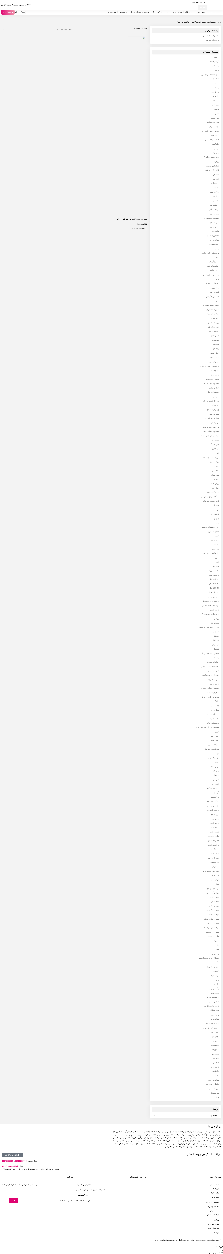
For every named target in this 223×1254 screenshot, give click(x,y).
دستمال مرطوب (212, 283)
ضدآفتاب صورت (212, 745)
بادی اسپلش (214, 318)
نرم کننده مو (214, 1089)
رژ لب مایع (215, 196)
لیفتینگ (216, 649)
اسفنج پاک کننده (213, 266)
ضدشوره (215, 875)
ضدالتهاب (215, 640)
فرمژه (216, 109)
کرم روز (216, 562)
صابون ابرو (215, 105)
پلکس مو (215, 819)
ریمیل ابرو (215, 92)
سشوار (216, 775)
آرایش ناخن (214, 205)
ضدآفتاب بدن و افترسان (209, 497)
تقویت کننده (214, 832)
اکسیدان (216, 971)
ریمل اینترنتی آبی (212, 714)
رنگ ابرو (216, 980)
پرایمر (216, 70)
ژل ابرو (216, 96)
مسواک (216, 344)
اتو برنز (216, 466)
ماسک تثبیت (214, 719)
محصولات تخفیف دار (211, 36)
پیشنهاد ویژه (7, 12)
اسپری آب (215, 540)
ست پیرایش (214, 288)
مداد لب (216, 201)
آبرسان (216, 793)
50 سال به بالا (213, 592)
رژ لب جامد (214, 192)
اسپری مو (215, 1032)
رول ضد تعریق (213, 323)
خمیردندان (215, 336)
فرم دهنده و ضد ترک (211, 501)
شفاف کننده (214, 623)
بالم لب (216, 188)
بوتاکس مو (215, 797)
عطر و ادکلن (214, 388)
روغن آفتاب (214, 484)
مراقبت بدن (214, 462)
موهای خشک (214, 906)
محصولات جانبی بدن (211, 431)
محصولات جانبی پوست (210, 688)
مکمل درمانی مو (212, 1084)
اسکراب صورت (213, 662)
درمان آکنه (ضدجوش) (210, 614)
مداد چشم (215, 118)
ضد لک (216, 636)
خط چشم (215, 79)
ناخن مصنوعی (213, 244)
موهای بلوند (214, 897)
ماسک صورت (213, 571)
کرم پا (216, 505)
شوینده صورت (213, 679)
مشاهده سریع (138, 214)
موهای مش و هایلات (211, 919)
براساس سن (214, 575)
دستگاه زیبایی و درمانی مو (209, 958)
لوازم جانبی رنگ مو (211, 1006)
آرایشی (216, 57)
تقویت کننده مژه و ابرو (210, 74)
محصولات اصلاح (213, 392)
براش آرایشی (214, 270)
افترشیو (216, 397)
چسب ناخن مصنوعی (211, 218)
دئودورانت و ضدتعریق (210, 305)
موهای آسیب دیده (212, 893)
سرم (217, 558)
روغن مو (215, 1036)
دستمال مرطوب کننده (210, 675)
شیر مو (216, 1058)
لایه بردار (215, 645)
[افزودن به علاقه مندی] (132, 214)
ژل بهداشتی (214, 370)
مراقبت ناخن (214, 240)
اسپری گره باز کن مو (211, 1028)
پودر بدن (216, 479)
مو (218, 753)
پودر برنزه (215, 153)
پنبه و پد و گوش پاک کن (210, 697)
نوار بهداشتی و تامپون (211, 457)
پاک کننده (215, 66)
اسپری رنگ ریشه (212, 967)
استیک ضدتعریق (213, 314)
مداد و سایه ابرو (213, 122)
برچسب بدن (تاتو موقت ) (209, 436)
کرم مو (216, 1062)
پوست (216, 523)
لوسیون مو (215, 1067)
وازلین (216, 518)
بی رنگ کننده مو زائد (211, 401)
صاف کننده (214, 854)
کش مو (216, 780)
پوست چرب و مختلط (211, 601)
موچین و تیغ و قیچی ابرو (209, 131)
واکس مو (215, 954)
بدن (217, 301)
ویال (217, 884)
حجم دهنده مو (213, 840)
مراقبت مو (215, 1019)
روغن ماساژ (214, 353)
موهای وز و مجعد (212, 932)
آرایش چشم (214, 61)
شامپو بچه (215, 1045)
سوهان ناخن (214, 222)
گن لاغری (215, 449)
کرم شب (215, 566)
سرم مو (216, 1041)
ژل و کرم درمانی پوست (210, 553)
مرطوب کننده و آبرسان (210, 653)
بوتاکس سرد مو (213, 801)
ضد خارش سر (213, 858)
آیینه (217, 257)
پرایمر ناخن (214, 214)
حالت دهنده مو (213, 836)
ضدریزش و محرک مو (210, 871)
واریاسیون (215, 1015)
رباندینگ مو (214, 849)
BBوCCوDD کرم (212, 140)
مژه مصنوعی (214, 127)
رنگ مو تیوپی (214, 989)
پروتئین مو (215, 814)
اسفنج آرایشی (213, 262)
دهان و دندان (214, 331)
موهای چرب (214, 901)
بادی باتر (216, 470)
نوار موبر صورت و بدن (210, 427)
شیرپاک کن (214, 684)
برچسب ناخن (214, 209)
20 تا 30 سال (214, 579)
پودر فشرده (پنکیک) (211, 157)
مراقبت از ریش (213, 1080)
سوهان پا (215, 440)
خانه (219, 22)
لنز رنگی (215, 114)
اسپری (216, 941)
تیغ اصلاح (215, 405)
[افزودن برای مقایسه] (144, 214)
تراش (217, 279)
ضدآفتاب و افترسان (211, 749)
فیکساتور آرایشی (212, 166)
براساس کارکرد (213, 788)
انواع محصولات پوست (210, 527)
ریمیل (217, 87)
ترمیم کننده (214, 610)
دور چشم (215, 549)
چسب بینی (215, 706)
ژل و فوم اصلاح (213, 410)
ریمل (217, 83)
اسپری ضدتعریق (212, 309)
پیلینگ (217, 701)
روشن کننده (214, 619)
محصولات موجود (212, 40)
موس (217, 949)
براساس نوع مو (213, 888)
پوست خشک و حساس (210, 605)
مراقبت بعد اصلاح (212, 418)
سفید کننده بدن (213, 492)
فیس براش (214, 292)
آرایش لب (215, 183)
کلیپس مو (215, 784)
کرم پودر (215, 179)
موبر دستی (215, 423)
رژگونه (216, 162)
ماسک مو (215, 1076)
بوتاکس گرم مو (213, 806)
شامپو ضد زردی (213, 997)
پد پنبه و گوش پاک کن (210, 275)
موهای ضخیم (214, 914)
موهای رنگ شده (213, 910)
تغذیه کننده (215, 827)
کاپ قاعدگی (214, 444)
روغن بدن (215, 488)
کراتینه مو (215, 880)
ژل (218, 945)
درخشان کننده (213, 845)
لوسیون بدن (214, 514)
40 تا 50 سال (214, 588)
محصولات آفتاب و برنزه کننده (207, 727)
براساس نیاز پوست (211, 597)
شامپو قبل (215, 1049)
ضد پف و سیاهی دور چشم (209, 627)
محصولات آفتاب (213, 723)
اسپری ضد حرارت (212, 1023)
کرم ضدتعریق (213, 327)
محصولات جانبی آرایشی (210, 253)
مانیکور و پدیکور (213, 235)
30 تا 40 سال (214, 584)
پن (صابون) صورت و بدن (209, 366)
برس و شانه (214, 767)
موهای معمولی (213, 923)
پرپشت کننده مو (213, 810)
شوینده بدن (214, 357)
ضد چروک (215, 632)
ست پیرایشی (214, 414)
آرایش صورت (214, 135)
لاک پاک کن (214, 227)
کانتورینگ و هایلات (212, 170)
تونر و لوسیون (213, 671)
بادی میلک (215, 475)
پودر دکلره (215, 975)
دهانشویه (215, 340)
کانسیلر (216, 175)
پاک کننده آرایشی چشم (210, 666)
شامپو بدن (215, 375)
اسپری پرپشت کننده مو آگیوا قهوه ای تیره (131, 219)
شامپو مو (215, 1054)
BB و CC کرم (213, 531)
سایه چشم (215, 101)
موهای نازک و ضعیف (211, 928)
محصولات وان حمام (211, 383)
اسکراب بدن (214, 362)
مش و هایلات (214, 1010)
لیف (217, 453)
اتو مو (217, 762)
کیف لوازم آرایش (212, 296)
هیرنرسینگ (215, 1093)
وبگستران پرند (160, 1240)
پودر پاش (215, 771)
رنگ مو (216, 962)
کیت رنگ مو (214, 1002)
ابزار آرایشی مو (213, 758)
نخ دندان (216, 349)
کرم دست (215, 510)
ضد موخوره (214, 862)
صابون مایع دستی (212, 379)
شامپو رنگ (215, 993)
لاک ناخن (215, 231)
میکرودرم (215, 710)
